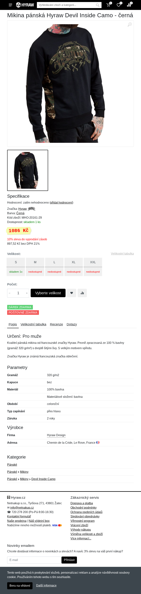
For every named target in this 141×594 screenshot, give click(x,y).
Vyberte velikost (48, 293)
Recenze (56, 324)
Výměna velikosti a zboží (86, 534)
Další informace (46, 585)
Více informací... (80, 538)
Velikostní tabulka (122, 253)
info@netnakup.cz (22, 507)
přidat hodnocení (61, 202)
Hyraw (22, 208)
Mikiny (24, 471)
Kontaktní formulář (19, 516)
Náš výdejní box (39, 520)
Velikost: (14, 254)
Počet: (12, 284)
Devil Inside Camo (43, 479)
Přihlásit (69, 560)
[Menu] (10, 5)
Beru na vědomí (20, 585)
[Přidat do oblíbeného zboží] (71, 293)
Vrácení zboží (79, 525)
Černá (20, 213)
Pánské (12, 464)
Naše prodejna (16, 520)
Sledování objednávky (85, 516)
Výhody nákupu (80, 529)
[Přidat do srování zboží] (82, 293)
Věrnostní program (82, 520)
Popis (13, 324)
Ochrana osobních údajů (86, 512)
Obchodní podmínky (83, 507)
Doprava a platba (81, 503)
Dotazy (72, 324)
